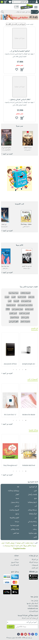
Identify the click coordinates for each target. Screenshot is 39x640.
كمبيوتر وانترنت (14, 510)
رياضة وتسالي (32, 521)
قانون (35, 537)
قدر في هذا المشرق (27, 266)
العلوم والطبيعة (14, 517)
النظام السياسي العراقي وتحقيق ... (19, 99)
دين (36, 517)
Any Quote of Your (10, 364)
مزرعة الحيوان (14, 317)
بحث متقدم (29, 543)
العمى (9, 301)
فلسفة (35, 525)
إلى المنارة (4, 224)
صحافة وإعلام (32, 510)
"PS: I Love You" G (10, 415)
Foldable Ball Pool (28, 465)
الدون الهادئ (13, 313)
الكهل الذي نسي (13, 321)
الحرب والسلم (29, 309)
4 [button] (16, 370)
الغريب (13, 297)
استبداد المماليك (28, 148)
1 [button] (25, 370)
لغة (18, 486)
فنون (35, 490)
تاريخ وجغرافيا (32, 502)
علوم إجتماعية (14, 525)
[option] (28, 349)
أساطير (17, 506)
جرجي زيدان (27, 150)
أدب (36, 506)
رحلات (35, 529)
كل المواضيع (33, 486)
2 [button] (22, 370)
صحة (17, 498)
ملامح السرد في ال (6, 148)
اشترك (11, 626)
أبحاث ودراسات (9, 545)
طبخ (35, 498)
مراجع (17, 513)
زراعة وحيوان (15, 502)
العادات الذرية (22, 297)
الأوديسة (16, 301)
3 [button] (19, 370)
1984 (8, 309)
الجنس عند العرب (24, 313)
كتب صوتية (20, 543)
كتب (36, 543)
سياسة (17, 521)
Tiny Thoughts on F (10, 465)
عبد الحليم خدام (26, 301)
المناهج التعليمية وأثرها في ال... (19, 51)
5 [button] (13, 370)
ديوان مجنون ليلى (17, 309)
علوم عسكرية (33, 533)
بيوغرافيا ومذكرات (13, 490)
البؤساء (7, 297)
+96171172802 (33, 606)
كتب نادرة (19, 545)
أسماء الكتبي (25, 227)
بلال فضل (5, 268)
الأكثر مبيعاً (27, 545)
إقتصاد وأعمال (32, 494)
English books (19, 548)
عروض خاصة (10, 543)
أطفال (17, 494)
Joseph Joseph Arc (28, 364)
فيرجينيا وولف (3, 227)
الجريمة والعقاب (25, 293)
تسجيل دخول (32, 2)
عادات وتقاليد (15, 529)
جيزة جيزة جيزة (5, 266)
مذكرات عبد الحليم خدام (25, 305)
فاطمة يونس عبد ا (6, 150)
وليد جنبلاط (26, 268)
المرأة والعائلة (33, 513)
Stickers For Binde (28, 415)
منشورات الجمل (25, 321)
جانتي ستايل (25, 317)
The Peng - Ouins (26, 224)
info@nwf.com (33, 608)
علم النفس (16, 533)
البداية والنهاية (11, 305)
